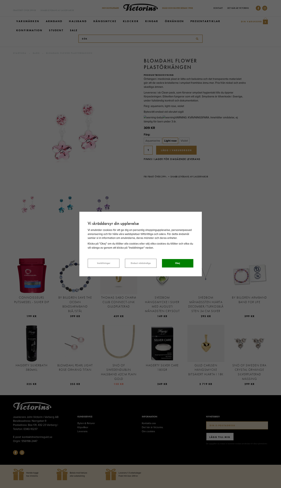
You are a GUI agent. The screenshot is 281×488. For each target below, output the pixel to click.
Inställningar (103, 263)
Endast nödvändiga (141, 263)
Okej (177, 263)
